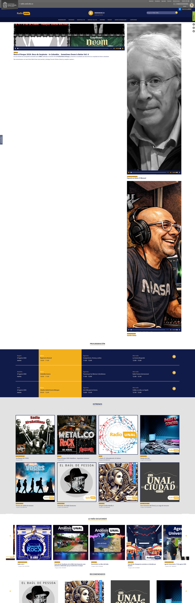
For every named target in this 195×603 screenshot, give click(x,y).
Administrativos (176, 1)
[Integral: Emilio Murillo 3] (118, 482)
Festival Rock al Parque (63, 56)
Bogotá (19, 356)
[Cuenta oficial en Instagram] (188, 1)
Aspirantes (151, 1)
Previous (9, 535)
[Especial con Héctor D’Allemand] (154, 99)
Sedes (184, 6)
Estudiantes (157, 1)
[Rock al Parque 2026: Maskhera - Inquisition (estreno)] (76, 435)
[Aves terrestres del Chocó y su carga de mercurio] (159, 482)
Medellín (19, 372)
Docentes (169, 1)
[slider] (63, 48)
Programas (72, 19)
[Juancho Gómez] (154, 256)
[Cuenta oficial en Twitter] (185, 1)
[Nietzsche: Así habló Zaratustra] (76, 482)
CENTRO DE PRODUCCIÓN (120, 19)
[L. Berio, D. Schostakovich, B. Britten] (118, 435)
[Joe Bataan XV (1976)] (35, 435)
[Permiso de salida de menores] (35, 482)
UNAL (40, 56)
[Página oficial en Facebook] (183, 1)
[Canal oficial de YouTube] (186, 1)
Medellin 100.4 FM (92, 19)
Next (185, 535)
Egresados (164, 1)
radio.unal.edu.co (27, 4)
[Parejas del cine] (159, 435)
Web (18, 388)
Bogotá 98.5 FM (81, 19)
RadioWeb (102, 19)
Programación (62, 19)
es (191, 1)
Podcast (110, 19)
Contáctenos (133, 19)
